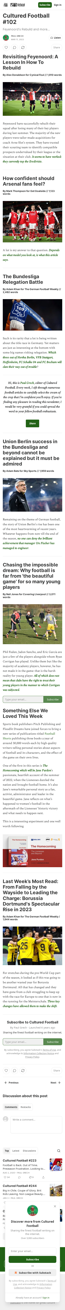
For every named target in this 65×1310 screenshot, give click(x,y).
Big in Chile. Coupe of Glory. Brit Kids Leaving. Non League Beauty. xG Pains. (23, 1192)
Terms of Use (49, 1049)
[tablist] (18, 1107)
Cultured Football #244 (20, 1186)
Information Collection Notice (39, 1053)
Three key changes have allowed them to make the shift (31, 1003)
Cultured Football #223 (19, 1160)
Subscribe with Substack (35, 1272)
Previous (13, 1082)
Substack (15, 1302)
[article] (32, 1168)
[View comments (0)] (14, 47)
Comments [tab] (11, 1107)
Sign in (58, 4)
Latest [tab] (15, 1150)
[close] (55, 1206)
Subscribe (45, 4)
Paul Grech (17, 36)
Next (53, 1082)
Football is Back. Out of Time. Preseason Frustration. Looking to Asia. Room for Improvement (23, 1166)
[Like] (6, 47)
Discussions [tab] (29, 1150)
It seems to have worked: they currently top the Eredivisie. (32, 159)
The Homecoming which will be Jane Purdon (27, 768)
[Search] (58, 1150)
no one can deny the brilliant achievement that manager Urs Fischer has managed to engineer (28, 543)
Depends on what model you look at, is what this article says (31, 255)
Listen (57, 37)
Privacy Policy (43, 1287)
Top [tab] (7, 1150)
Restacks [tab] (26, 1107)
